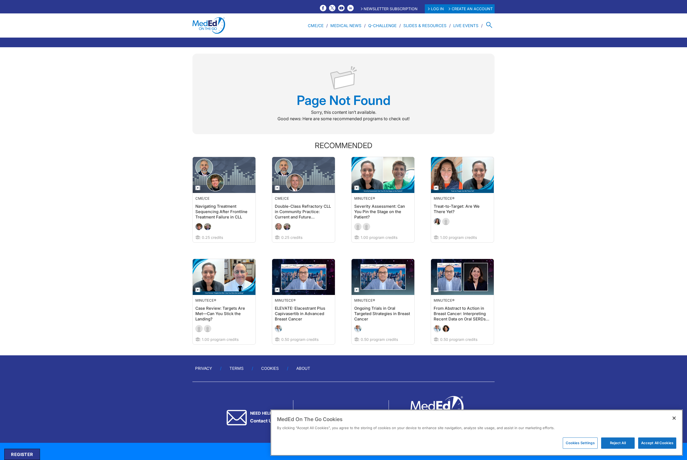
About (303, 368)
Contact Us (262, 421)
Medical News (345, 25)
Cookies (270, 368)
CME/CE (316, 25)
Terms (236, 368)
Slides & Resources (425, 25)
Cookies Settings (580, 443)
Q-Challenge (382, 25)
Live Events (465, 25)
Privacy (203, 368)
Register (22, 454)
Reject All (618, 443)
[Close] (674, 418)
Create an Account (472, 8)
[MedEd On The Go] (208, 25)
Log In (437, 8)
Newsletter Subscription (391, 8)
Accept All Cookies (657, 443)
